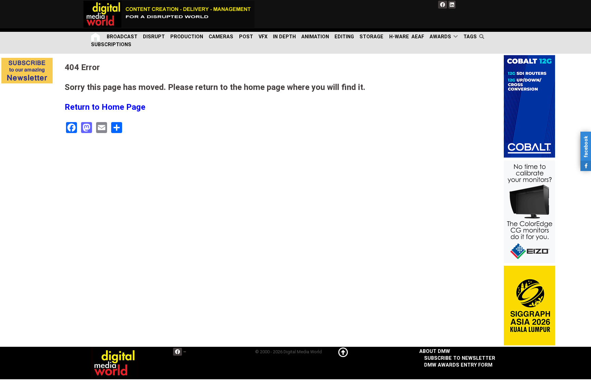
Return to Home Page (105, 107)
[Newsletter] (27, 71)
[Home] (96, 36)
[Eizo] (529, 211)
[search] (483, 36)
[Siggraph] (529, 305)
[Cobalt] (529, 106)
